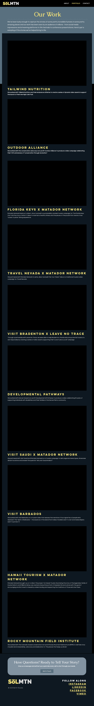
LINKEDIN (79, 687)
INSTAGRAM (77, 683)
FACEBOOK (78, 690)
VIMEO (81, 693)
